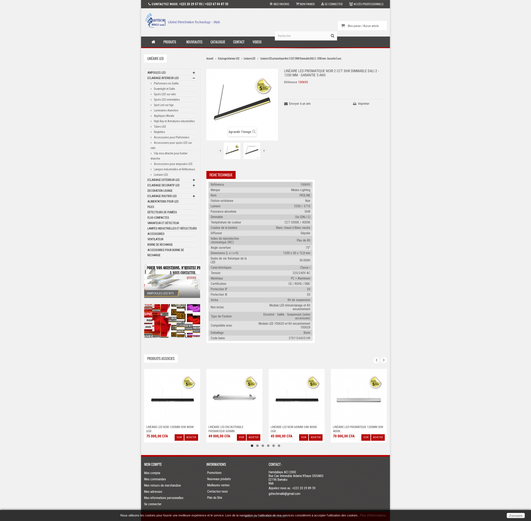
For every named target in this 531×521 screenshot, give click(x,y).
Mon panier (307, 4)
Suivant (264, 151)
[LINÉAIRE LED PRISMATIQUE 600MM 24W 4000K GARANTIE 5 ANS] (359, 397)
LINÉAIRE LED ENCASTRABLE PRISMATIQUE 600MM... (163, 429)
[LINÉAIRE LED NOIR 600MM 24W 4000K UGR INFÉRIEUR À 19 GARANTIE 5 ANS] (234, 397)
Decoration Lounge (160, 190)
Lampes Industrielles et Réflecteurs (174, 169)
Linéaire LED (160, 174)
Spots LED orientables (166, 99)
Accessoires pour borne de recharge (165, 252)
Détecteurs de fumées (162, 212)
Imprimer (363, 104)
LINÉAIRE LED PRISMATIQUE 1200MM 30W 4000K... (296, 429)
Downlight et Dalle (164, 88)
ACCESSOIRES (155, 233)
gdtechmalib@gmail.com (284, 494)
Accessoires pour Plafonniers (171, 137)
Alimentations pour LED (163, 201)
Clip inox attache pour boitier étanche (169, 156)
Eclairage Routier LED (162, 196)
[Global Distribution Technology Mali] (182, 20)
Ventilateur (155, 239)
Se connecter (333, 4)
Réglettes (159, 132)
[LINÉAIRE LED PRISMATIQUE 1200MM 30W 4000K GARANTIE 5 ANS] (297, 397)
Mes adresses (153, 492)
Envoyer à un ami (300, 104)
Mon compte (153, 464)
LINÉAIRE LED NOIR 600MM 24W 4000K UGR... (231, 429)
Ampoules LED (156, 72)
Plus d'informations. (373, 515)
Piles (150, 207)
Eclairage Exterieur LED (163, 180)
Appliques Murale (163, 115)
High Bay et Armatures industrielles (174, 121)
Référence (290, 82)
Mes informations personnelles (163, 498)
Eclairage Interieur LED (163, 78)
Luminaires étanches (165, 110)
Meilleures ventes (218, 485)
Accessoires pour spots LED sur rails (171, 145)
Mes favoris (281, 4)
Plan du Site (214, 498)
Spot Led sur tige (163, 105)
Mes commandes (155, 479)
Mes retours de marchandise (162, 485)
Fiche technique (221, 174)
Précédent (220, 151)
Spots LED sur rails (164, 94)
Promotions (214, 473)
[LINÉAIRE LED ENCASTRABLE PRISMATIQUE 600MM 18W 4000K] (172, 397)
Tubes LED (159, 126)
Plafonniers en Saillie (166, 83)
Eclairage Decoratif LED (163, 185)
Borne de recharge (160, 244)
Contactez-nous (217, 491)
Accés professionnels (368, 4)
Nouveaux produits (219, 479)
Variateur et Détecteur (163, 223)
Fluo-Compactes (158, 217)
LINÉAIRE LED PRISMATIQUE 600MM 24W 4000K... (357, 429)
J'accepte (515, 515)
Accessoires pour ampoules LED (172, 164)
